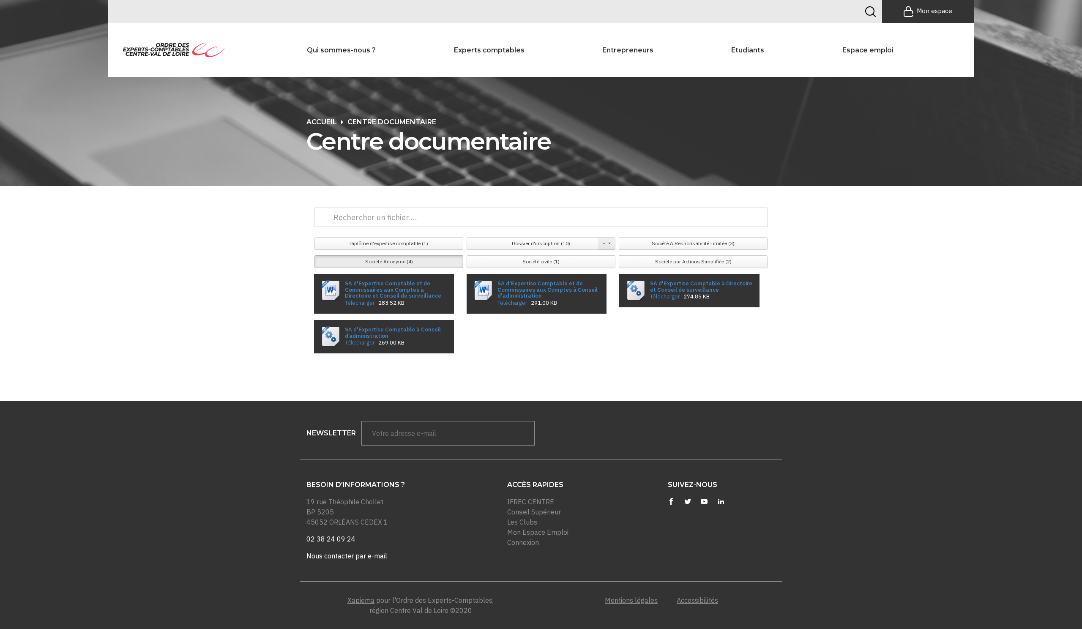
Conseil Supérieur (534, 512)
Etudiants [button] (747, 50)
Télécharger (360, 302)
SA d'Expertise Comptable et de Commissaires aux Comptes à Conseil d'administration (547, 289)
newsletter (331, 433)
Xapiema (360, 600)
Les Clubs (522, 522)
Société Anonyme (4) (389, 261)
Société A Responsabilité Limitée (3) (693, 243)
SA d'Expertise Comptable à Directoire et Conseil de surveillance (701, 286)
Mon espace (934, 11)
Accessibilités (697, 600)
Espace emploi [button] (867, 50)
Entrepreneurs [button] (627, 50)
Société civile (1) (541, 261)
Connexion (523, 542)
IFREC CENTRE (530, 502)
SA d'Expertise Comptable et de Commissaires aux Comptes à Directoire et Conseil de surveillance (393, 289)
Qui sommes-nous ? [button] (341, 50)
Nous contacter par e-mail (346, 556)
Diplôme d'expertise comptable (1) (389, 243)
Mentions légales (631, 600)
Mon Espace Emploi (537, 532)
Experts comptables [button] (489, 50)
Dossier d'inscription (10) (541, 243)
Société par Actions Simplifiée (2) (693, 261)
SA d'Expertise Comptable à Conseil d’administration (393, 332)
